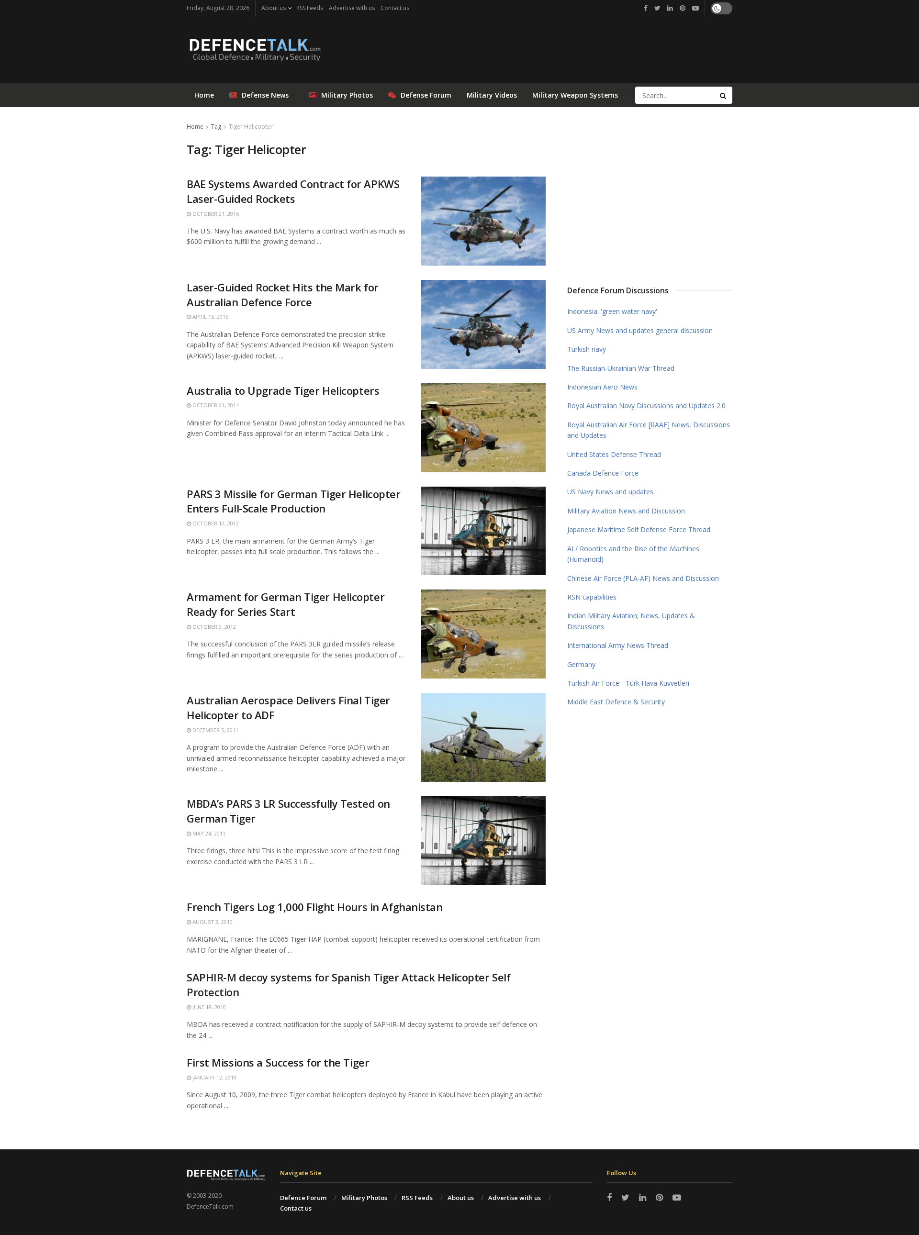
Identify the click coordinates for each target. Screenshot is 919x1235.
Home (204, 95)
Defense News (265, 95)
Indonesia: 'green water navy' (612, 311)
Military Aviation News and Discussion (626, 510)
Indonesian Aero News (602, 386)
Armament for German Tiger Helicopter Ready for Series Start (285, 604)
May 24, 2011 (208, 833)
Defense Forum (426, 95)
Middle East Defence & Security (616, 701)
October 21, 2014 (215, 405)
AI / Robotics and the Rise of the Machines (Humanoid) (633, 554)
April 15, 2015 (209, 316)
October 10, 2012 (215, 523)
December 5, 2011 (214, 730)
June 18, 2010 (208, 1007)
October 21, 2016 (215, 213)
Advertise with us (352, 8)
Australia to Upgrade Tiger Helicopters (283, 390)
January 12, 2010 (213, 1077)
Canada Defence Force (603, 473)
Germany (581, 664)
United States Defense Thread (614, 454)
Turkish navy (586, 349)
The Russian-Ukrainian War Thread (620, 368)
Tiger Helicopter (251, 126)
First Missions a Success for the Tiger (278, 1062)
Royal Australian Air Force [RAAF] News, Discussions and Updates (648, 430)
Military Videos (492, 95)
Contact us (395, 8)
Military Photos (347, 95)
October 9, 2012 (213, 626)
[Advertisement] (650, 193)
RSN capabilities (591, 596)
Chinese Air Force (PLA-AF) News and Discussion (643, 578)
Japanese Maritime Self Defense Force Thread (638, 529)
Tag (216, 126)
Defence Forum (303, 1197)
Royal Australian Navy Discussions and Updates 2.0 (646, 405)
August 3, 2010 (212, 921)
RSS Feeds (309, 8)
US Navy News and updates (610, 491)
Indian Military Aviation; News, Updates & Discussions (631, 621)
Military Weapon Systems (575, 95)
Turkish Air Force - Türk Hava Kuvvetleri (628, 683)
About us (273, 8)
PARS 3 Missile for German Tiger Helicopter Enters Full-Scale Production (294, 501)
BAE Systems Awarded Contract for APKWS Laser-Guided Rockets (293, 191)
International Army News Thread (617, 645)
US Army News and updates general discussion (640, 330)
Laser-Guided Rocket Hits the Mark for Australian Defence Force (283, 294)
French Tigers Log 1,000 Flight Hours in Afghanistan (315, 907)
